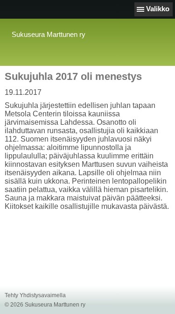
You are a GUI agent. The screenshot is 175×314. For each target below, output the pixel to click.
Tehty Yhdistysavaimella (35, 295)
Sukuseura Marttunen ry (48, 34)
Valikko (157, 9)
